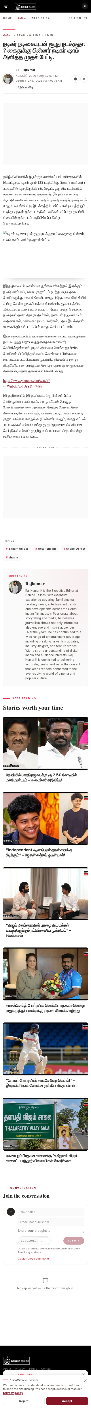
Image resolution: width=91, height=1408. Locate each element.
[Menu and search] (6, 6)
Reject (24, 1401)
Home (7, 18)
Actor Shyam (45, 548)
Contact (46, 1368)
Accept (67, 1401)
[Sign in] (85, 6)
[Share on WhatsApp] (75, 79)
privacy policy (13, 1393)
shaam (12, 557)
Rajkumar (28, 69)
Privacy (20, 1368)
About (7, 1368)
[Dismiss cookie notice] (85, 1380)
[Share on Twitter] (84, 79)
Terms (32, 1368)
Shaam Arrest (17, 548)
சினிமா (22, 18)
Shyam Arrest (74, 548)
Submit (73, 1240)
